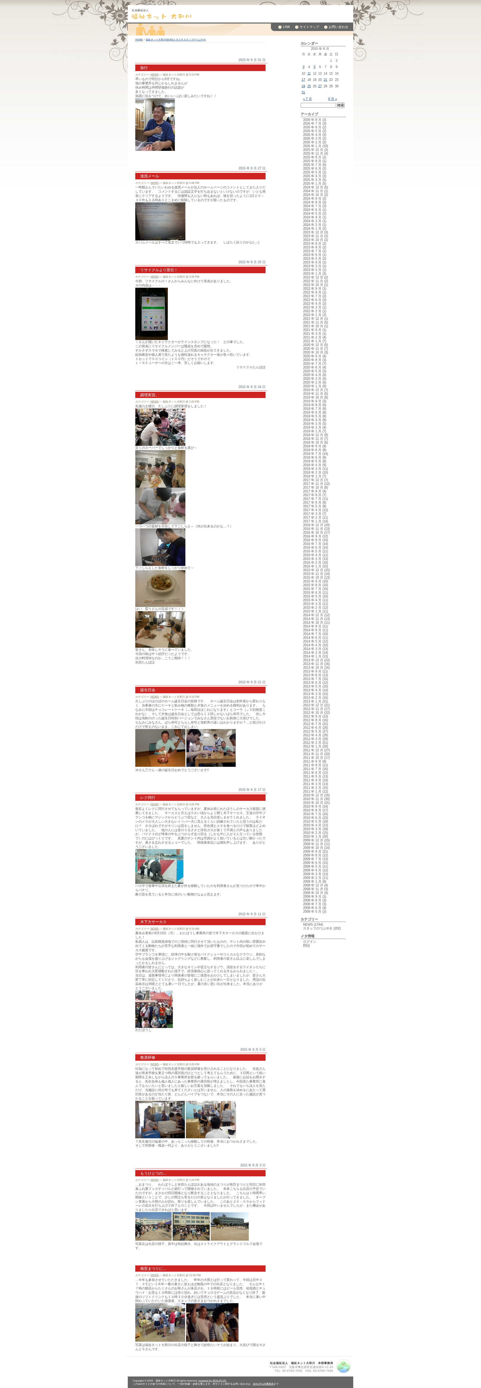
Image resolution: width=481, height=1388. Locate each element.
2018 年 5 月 (312, 461)
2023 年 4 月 (312, 262)
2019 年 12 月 (313, 390)
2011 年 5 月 (312, 776)
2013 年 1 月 (312, 701)
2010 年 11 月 (313, 799)
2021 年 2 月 (312, 337)
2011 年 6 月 (312, 773)
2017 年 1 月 (312, 521)
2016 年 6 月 (312, 547)
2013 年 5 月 (312, 686)
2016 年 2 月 (312, 562)
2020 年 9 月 (312, 356)
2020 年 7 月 (312, 364)
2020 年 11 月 (313, 349)
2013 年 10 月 (313, 667)
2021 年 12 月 (313, 318)
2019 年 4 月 (312, 420)
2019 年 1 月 (312, 431)
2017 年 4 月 (312, 510)
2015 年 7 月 (312, 589)
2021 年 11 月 (313, 322)
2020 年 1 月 (312, 386)
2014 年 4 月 (312, 645)
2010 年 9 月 (312, 806)
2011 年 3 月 (312, 784)
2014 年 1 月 (312, 656)
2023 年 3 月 (312, 266)
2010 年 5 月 (312, 821)
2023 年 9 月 (312, 243)
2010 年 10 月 (313, 803)
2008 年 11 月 (313, 889)
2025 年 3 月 (312, 180)
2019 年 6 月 (312, 412)
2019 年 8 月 (312, 405)
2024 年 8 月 (312, 202)
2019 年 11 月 (313, 394)
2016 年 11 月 (313, 529)
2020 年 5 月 (312, 371)
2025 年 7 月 (312, 165)
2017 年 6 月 (312, 502)
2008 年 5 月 (312, 911)
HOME (139, 39)
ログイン (309, 941)
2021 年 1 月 (312, 341)
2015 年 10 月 (313, 577)
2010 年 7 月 (312, 814)
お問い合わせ (338, 27)
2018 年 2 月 (312, 472)
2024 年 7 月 (312, 206)
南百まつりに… (153, 1268)
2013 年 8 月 (312, 675)
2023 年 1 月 (312, 273)
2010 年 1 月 (312, 836)
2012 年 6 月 (312, 728)
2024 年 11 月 (313, 191)
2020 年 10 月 (313, 352)
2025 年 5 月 (312, 172)
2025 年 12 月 (313, 150)
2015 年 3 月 (312, 604)
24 (303, 86)
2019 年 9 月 (312, 401)
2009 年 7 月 (312, 859)
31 (303, 92)
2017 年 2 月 (312, 517)
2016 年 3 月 (312, 559)
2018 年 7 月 (312, 454)
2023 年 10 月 (313, 240)
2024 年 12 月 (313, 187)
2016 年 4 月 (312, 555)
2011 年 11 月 (313, 754)
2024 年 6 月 (312, 210)
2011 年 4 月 (312, 780)
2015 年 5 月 (312, 596)
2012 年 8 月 (312, 720)
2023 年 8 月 (312, 247)
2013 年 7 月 (312, 679)
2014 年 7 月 (312, 634)
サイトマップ (309, 27)
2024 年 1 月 (312, 228)
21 (325, 80)
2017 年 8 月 (312, 495)
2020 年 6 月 (312, 367)
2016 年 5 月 (312, 551)
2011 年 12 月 (313, 750)
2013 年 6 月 (312, 682)
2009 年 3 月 (312, 874)
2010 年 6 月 (312, 818)
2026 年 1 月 (312, 146)
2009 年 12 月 (313, 840)
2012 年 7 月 (312, 724)
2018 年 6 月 (312, 457)
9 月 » (332, 99)
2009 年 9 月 (312, 851)
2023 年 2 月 (312, 270)
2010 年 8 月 (312, 810)
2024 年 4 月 (312, 217)
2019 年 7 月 (312, 409)
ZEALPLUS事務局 (263, 1383)
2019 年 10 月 (313, 397)
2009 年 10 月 (313, 848)
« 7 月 (307, 99)
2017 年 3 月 (312, 514)
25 (309, 86)
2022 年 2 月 (312, 311)
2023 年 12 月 (313, 232)
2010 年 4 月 (312, 825)
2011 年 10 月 (313, 758)
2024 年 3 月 (312, 221)
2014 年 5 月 (312, 641)
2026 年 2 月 (312, 142)
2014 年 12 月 (313, 615)
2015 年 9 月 (312, 581)
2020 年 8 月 (312, 360)
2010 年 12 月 (313, 795)
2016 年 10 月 (313, 532)
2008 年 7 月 (312, 904)
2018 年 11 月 (313, 439)
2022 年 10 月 (313, 285)
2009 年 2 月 (312, 878)
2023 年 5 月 (312, 258)
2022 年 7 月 (312, 296)
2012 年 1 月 (312, 746)
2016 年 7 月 (312, 544)
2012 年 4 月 (312, 735)
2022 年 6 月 (312, 300)
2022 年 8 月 (312, 292)
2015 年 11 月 (313, 574)
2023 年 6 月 (312, 255)
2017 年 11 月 (313, 484)
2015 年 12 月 (313, 570)
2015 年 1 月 (312, 611)
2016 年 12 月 (313, 525)
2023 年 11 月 (313, 236)
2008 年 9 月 (312, 896)
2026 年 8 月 (312, 120)
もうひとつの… (153, 1173)
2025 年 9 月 (312, 157)
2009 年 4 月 (312, 870)
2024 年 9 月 (312, 198)
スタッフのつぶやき (317, 928)
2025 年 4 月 (312, 176)
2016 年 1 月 (312, 566)
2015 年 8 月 (312, 585)
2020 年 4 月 (312, 375)
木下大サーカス (153, 922)
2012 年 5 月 (312, 731)
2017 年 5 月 (312, 506)
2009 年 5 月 (312, 866)
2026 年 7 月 (312, 123)
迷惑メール (149, 176)
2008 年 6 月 (312, 908)
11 (309, 73)
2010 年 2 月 (312, 833)
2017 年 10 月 (313, 487)
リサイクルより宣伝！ (159, 270)
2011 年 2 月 (312, 788)
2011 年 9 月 (312, 761)
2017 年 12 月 (313, 480)
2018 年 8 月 (312, 450)
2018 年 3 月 (312, 469)
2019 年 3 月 (312, 424)
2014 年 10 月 (313, 622)
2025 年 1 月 (312, 183)
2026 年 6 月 (312, 127)
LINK (286, 27)
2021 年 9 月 (312, 330)
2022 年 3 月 (312, 307)
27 (320, 86)
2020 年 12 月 (313, 345)
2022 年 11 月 (313, 281)
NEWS (155, 74)
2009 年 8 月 (312, 855)
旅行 (144, 68)
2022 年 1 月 (312, 315)
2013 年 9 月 (312, 671)
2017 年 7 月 (312, 499)
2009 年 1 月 (312, 881)
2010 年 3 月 (312, 829)
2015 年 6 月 (312, 592)
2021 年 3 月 (312, 333)
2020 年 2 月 (312, 382)
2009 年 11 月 (313, 844)
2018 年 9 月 (312, 446)
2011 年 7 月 (312, 769)
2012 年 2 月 (312, 743)
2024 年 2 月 (312, 225)
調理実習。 (149, 395)
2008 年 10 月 (313, 893)
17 (303, 80)
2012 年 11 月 (313, 709)
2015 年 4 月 (312, 600)
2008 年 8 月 (312, 900)
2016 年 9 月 (312, 536)
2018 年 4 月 (312, 465)
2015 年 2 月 (312, 607)
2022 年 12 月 (313, 277)
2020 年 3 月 (312, 379)
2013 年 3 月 (312, 694)
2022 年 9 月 (312, 288)
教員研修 (147, 1057)
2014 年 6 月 (312, 637)
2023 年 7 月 (312, 251)
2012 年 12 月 (313, 705)
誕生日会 (147, 690)
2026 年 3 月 (312, 138)
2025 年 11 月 (313, 153)
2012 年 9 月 (312, 716)
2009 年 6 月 (312, 863)
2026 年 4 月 (312, 135)
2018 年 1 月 (312, 476)
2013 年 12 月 (313, 660)
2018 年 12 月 (313, 435)
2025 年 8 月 (312, 161)
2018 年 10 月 (313, 442)
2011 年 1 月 (312, 791)
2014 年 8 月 (312, 630)
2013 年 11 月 (313, 664)
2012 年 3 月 (312, 739)
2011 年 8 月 (312, 765)
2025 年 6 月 (312, 168)
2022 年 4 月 (312, 303)
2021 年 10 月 (313, 326)
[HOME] (163, 21)
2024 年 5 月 (312, 213)
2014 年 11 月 (313, 619)
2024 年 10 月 (313, 195)
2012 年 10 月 (313, 713)
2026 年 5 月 (312, 131)
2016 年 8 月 (312, 540)
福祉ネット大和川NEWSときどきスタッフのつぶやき (176, 39)
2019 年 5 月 (312, 416)
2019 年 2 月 (312, 427)
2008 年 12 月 (313, 885)
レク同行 (147, 797)
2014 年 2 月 (312, 652)
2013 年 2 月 (312, 698)
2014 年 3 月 (312, 649)
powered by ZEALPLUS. (212, 1380)
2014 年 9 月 (312, 626)
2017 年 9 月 (312, 491)
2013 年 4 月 (312, 690)
